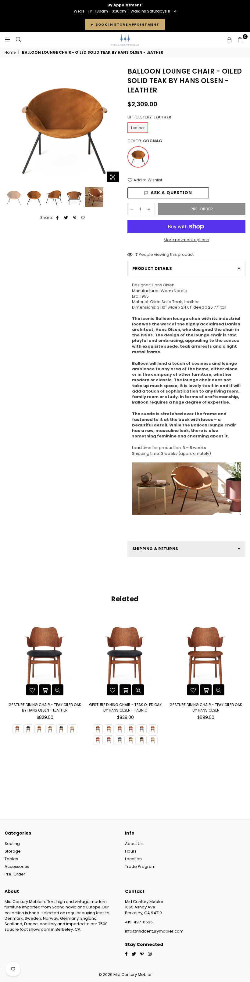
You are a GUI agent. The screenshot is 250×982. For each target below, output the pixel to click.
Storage (13, 851)
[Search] (18, 39)
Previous (10, 126)
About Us (134, 843)
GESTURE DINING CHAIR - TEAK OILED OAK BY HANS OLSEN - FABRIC (125, 707)
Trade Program (140, 866)
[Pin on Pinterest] (75, 217)
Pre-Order (15, 874)
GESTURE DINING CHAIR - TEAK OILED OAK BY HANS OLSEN (206, 707)
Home (10, 52)
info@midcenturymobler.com (154, 931)
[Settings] (228, 39)
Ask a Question (171, 193)
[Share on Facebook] (57, 217)
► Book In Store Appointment (125, 24)
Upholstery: (149, 117)
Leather (138, 127)
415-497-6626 (139, 922)
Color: (144, 141)
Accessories (17, 866)
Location (133, 859)
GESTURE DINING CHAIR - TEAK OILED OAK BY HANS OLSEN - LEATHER (45, 707)
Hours (131, 851)
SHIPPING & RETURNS (155, 549)
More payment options (186, 240)
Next (117, 126)
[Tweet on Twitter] (66, 217)
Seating (12, 843)
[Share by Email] (83, 217)
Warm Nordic (174, 291)
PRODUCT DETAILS (152, 268)
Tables (11, 859)
